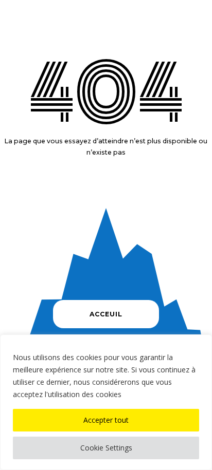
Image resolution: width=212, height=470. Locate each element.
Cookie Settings (106, 448)
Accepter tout (106, 420)
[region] (106, 402)
